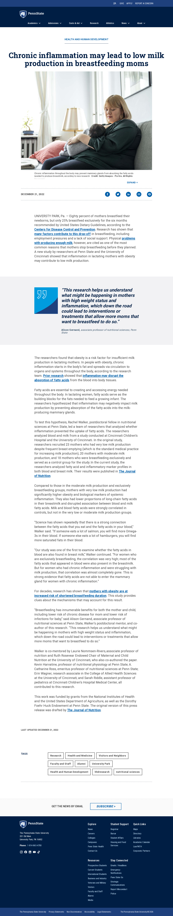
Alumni (81, 763)
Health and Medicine (80, 755)
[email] (139, 194)
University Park (101, 763)
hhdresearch (102, 771)
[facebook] (107, 194)
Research (55, 755)
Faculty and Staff (60, 763)
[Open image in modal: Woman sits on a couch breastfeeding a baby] (86, 120)
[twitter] (118, 194)
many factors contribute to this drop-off (62, 234)
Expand (131, 182)
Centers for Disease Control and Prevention (64, 229)
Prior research (53, 376)
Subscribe (104, 806)
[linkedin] (128, 194)
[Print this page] (149, 194)
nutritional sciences (128, 771)
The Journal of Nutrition (84, 710)
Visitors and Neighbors (112, 755)
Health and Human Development (86, 39)
